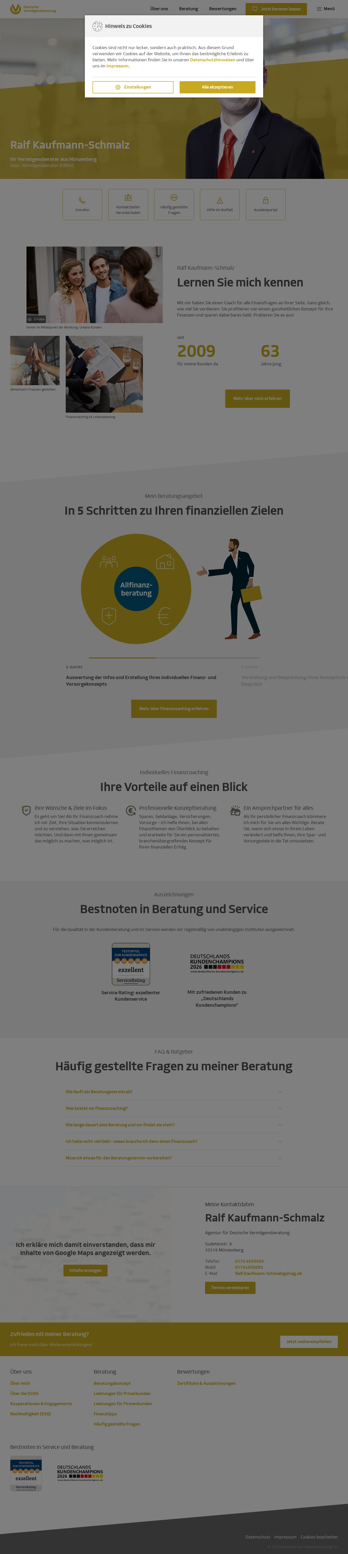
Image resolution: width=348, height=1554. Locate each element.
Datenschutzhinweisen (212, 60)
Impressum (117, 66)
